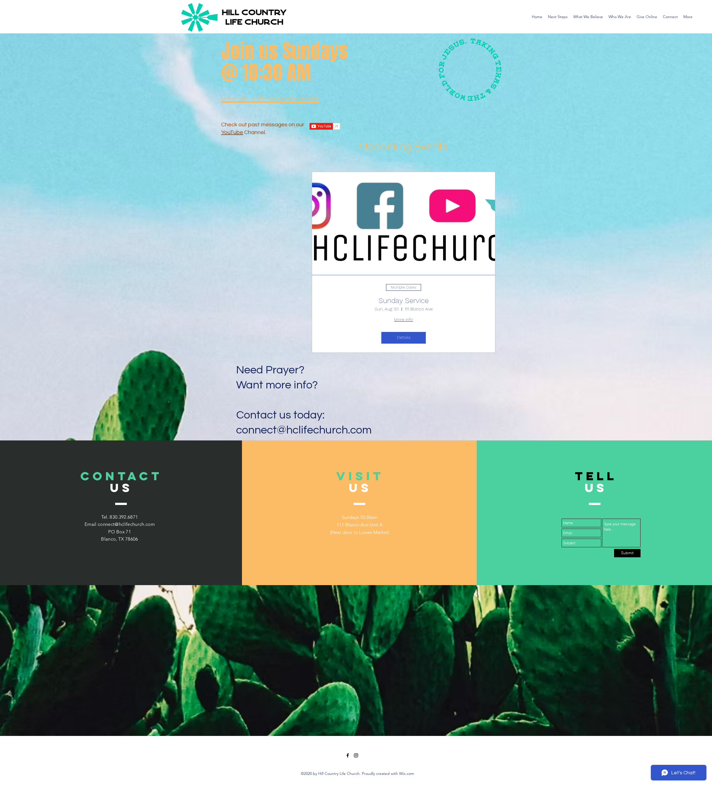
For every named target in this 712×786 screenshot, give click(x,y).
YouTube (232, 132)
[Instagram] (356, 755)
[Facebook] (347, 755)
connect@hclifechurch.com (126, 524)
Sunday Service (404, 300)
